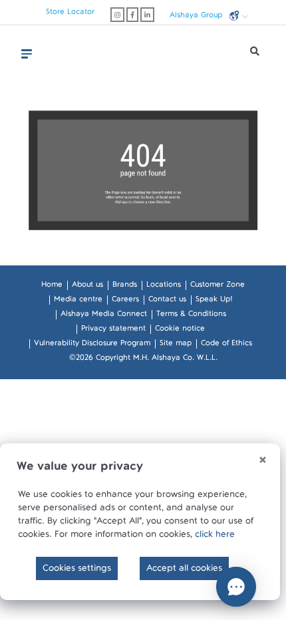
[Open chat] (236, 587)
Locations (163, 286)
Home (52, 286)
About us (87, 286)
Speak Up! (214, 301)
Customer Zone (217, 286)
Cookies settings (77, 570)
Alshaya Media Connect (104, 316)
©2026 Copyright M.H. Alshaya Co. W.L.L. (143, 360)
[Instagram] (117, 14)
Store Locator (70, 14)
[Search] (254, 54)
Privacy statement (113, 330)
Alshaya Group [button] (197, 16)
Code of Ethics (226, 345)
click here (215, 536)
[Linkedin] (147, 14)
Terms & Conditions (191, 316)
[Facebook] (132, 14)
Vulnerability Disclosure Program (92, 345)
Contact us (167, 301)
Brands (124, 286)
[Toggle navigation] (26, 54)
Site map (176, 345)
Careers (125, 301)
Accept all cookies (184, 570)
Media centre (78, 301)
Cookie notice (180, 330)
